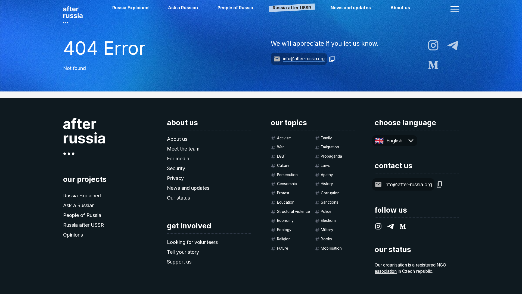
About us (400, 7)
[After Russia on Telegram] (453, 45)
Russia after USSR (83, 225)
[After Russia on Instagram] (433, 45)
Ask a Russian (183, 7)
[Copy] (332, 59)
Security (176, 168)
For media (178, 158)
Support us (179, 262)
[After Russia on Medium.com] (433, 65)
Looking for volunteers (192, 242)
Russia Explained (130, 7)
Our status (178, 198)
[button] (454, 9)
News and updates (351, 7)
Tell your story (183, 252)
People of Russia (235, 7)
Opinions (73, 235)
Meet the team (183, 149)
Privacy (175, 178)
